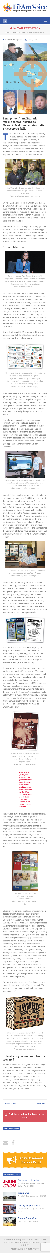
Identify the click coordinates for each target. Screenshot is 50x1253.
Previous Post (10, 1103)
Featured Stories (19, 32)
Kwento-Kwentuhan (27, 1218)
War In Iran (23, 1193)
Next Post (41, 1103)
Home (7, 32)
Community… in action (29, 1180)
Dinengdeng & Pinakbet (29, 1205)
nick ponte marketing (29, 1249)
